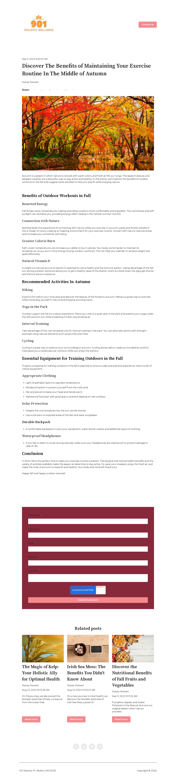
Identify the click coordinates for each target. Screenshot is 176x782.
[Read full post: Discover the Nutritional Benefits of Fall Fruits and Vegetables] (133, 648)
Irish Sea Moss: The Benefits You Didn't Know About (86, 673)
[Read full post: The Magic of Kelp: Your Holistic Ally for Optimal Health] (43, 648)
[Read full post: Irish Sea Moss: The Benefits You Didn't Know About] (88, 648)
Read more (31, 719)
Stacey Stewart (30, 82)
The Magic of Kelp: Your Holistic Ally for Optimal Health (41, 673)
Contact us (147, 24)
